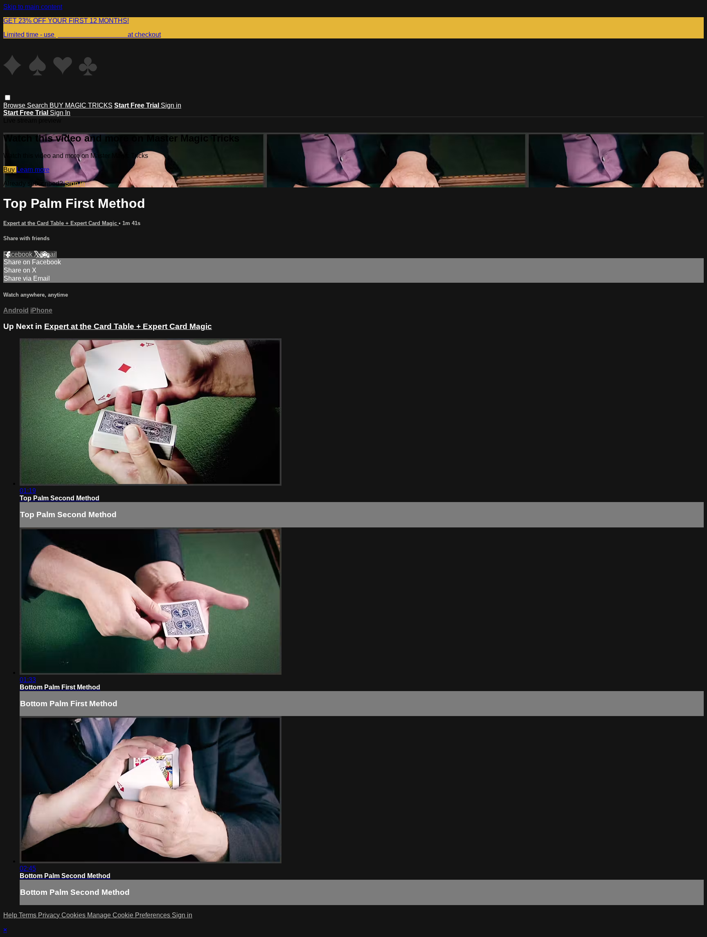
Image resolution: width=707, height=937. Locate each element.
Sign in (171, 105)
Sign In (60, 112)
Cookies (74, 915)
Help (11, 915)
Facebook (18, 254)
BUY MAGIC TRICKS (81, 105)
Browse (15, 105)
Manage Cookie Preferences (129, 915)
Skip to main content (32, 6)
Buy (9, 169)
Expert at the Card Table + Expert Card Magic (61, 223)
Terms (28, 915)
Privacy (49, 915)
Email (48, 254)
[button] (7, 97)
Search (38, 105)
